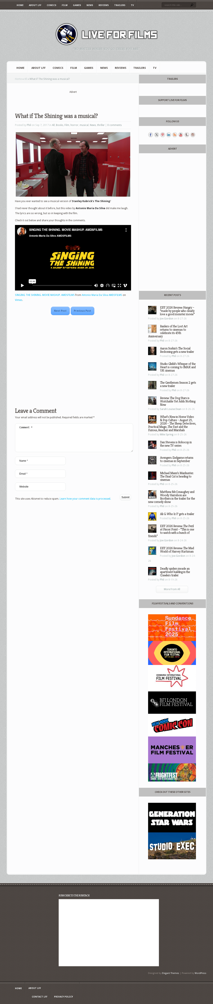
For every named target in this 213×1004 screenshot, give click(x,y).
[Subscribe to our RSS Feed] (174, 134)
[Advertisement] (73, 100)
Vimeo (18, 300)
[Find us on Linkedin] (168, 134)
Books (59, 125)
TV (132, 5)
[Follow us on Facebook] (150, 134)
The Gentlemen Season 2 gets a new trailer (178, 384)
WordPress (200, 973)
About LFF (35, 5)
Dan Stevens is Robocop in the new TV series (176, 444)
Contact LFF (39, 996)
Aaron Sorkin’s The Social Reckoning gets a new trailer (177, 350)
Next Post (60, 310)
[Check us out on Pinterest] (162, 134)
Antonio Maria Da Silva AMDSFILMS (102, 295)
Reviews (104, 5)
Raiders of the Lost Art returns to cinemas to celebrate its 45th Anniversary (167, 331)
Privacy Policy (63, 996)
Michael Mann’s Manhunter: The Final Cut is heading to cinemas (176, 476)
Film (65, 5)
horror (74, 125)
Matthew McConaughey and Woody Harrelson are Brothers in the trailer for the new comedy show (171, 497)
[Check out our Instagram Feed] (192, 134)
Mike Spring (166, 434)
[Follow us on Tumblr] (186, 134)
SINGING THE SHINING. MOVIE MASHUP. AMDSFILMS (45, 295)
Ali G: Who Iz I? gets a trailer (177, 514)
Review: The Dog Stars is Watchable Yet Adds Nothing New (177, 401)
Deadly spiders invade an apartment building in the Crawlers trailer (175, 571)
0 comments (114, 125)
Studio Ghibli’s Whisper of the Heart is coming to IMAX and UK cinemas (178, 367)
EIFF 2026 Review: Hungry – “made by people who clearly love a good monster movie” (177, 310)
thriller (101, 125)
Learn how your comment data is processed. (85, 498)
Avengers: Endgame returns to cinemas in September (176, 459)
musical (84, 125)
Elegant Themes (170, 973)
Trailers (119, 5)
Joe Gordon (166, 318)
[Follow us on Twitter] (156, 134)
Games (77, 5)
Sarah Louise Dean (170, 409)
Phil (29, 125)
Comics (51, 5)
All (25, 79)
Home (20, 5)
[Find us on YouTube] (180, 134)
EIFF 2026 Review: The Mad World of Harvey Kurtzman (177, 550)
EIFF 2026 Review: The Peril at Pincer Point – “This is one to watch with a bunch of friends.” (171, 531)
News (90, 5)
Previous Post (82, 310)
